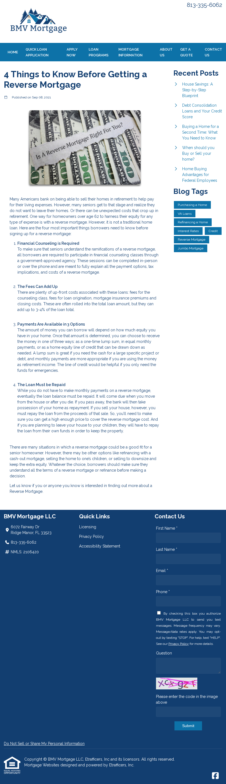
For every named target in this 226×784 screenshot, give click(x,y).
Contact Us (213, 52)
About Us (166, 52)
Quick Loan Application (37, 52)
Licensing (87, 527)
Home (13, 52)
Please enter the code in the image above (187, 699)
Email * (162, 570)
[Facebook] (215, 776)
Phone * (163, 592)
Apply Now (72, 52)
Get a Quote (186, 52)
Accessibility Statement (99, 546)
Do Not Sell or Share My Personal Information (44, 743)
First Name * (166, 528)
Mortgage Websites (42, 765)
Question (164, 653)
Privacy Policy (91, 536)
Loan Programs (99, 52)
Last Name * (166, 549)
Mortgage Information (130, 52)
